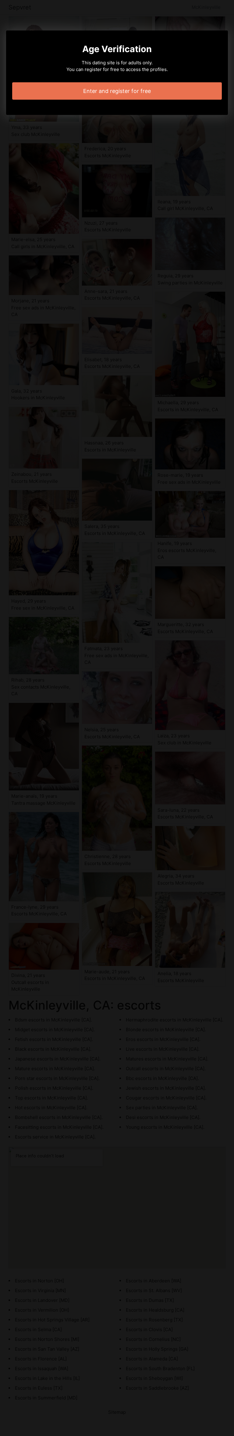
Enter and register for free (117, 91)
